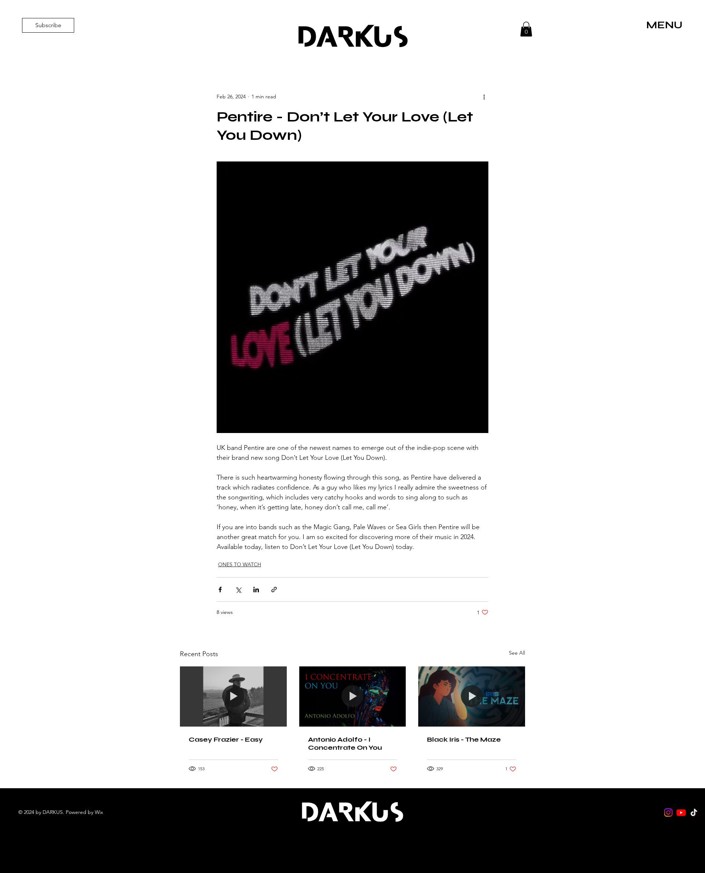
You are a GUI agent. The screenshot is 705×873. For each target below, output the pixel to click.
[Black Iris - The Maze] (471, 696)
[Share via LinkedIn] (256, 589)
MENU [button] (664, 25)
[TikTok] (693, 812)
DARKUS (352, 36)
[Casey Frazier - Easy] (233, 696)
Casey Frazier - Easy (226, 739)
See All (517, 653)
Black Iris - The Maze (464, 739)
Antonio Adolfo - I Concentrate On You (345, 743)
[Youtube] (681, 812)
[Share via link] (274, 589)
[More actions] (484, 96)
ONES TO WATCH (239, 564)
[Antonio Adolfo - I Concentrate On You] (352, 696)
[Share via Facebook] (220, 589)
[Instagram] (668, 812)
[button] (526, 29)
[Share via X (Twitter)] (238, 589)
